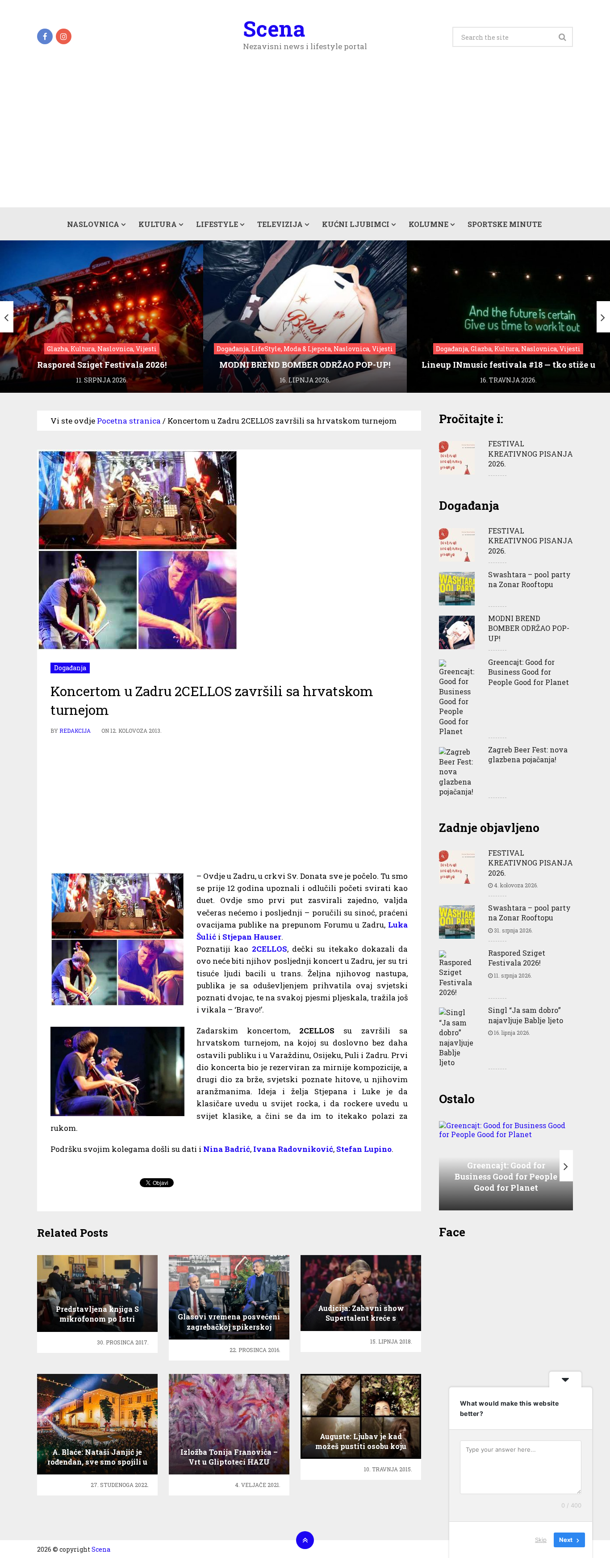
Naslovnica (93, 224)
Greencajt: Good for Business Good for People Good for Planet (528, 672)
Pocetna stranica (129, 421)
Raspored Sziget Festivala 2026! (516, 957)
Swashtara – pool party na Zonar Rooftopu (529, 579)
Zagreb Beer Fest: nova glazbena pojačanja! (528, 754)
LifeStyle (217, 224)
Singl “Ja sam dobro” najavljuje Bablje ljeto (525, 1015)
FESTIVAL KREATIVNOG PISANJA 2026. (530, 453)
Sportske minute (505, 224)
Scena (274, 28)
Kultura (157, 224)
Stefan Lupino (364, 1149)
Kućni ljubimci (355, 224)
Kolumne (428, 224)
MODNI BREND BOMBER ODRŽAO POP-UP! (528, 628)
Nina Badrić (226, 1149)
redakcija (75, 730)
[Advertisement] (305, 140)
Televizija (280, 224)
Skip (541, 1539)
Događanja (70, 668)
